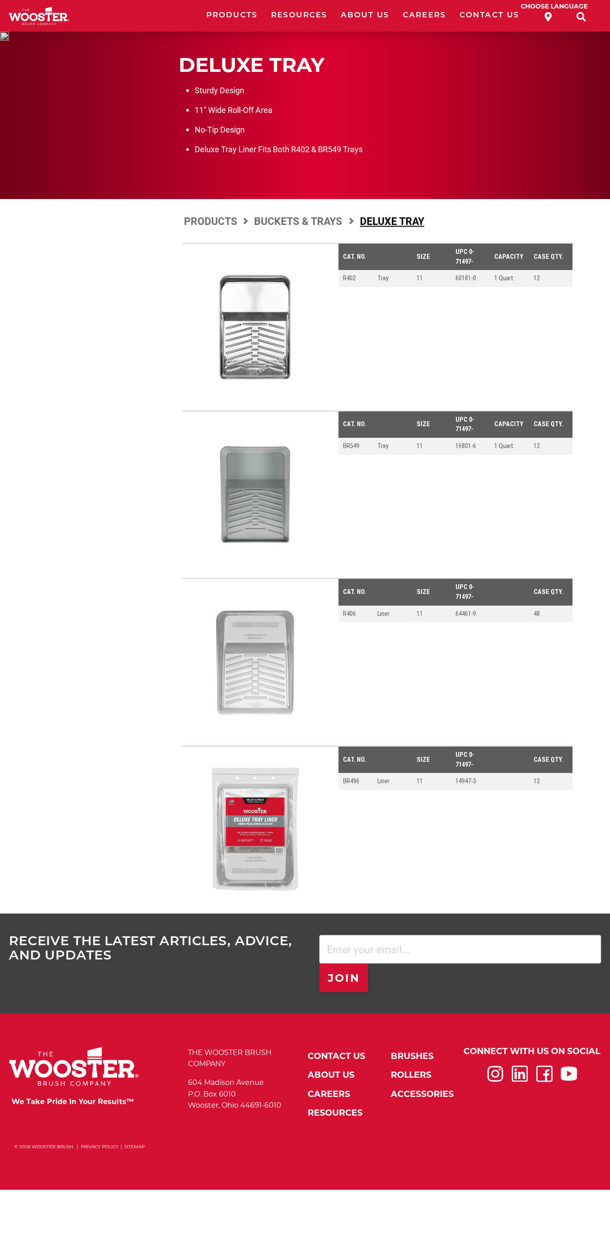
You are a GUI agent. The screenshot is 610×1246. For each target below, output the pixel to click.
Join (344, 978)
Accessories (422, 1094)
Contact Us (489, 15)
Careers (424, 15)
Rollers (411, 1075)
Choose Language (554, 6)
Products (232, 15)
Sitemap (134, 1147)
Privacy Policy (99, 1147)
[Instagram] (495, 1078)
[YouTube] (569, 1078)
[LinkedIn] (520, 1078)
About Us (365, 15)
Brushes (412, 1056)
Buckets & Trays (299, 221)
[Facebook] (544, 1078)
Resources (299, 15)
